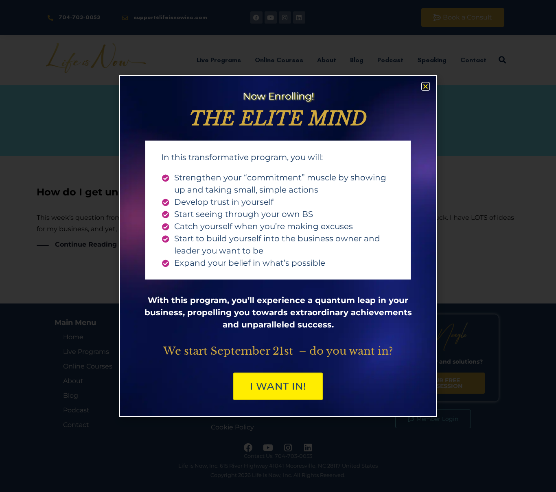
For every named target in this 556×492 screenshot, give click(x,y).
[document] (278, 246)
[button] (425, 86)
